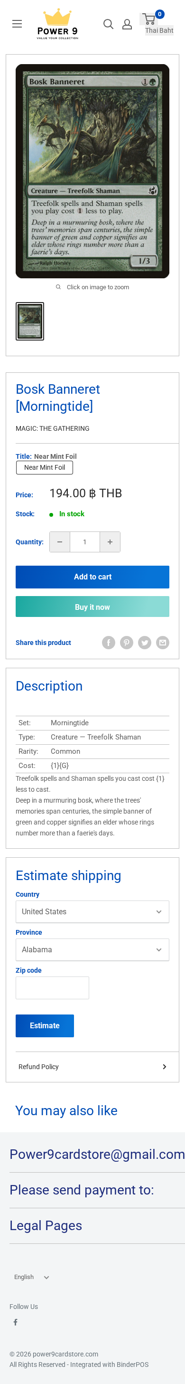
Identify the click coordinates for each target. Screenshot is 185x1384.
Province (29, 932)
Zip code (29, 970)
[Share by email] (162, 642)
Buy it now (92, 607)
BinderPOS (132, 1364)
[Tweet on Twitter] (144, 642)
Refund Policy (38, 1067)
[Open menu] (17, 23)
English (24, 1276)
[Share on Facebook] (108, 642)
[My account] (127, 24)
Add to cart (92, 576)
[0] (148, 19)
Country (27, 894)
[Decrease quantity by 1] (60, 542)
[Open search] (108, 24)
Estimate (45, 1025)
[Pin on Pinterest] (126, 642)
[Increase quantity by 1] (110, 542)
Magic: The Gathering (53, 428)
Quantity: (30, 542)
